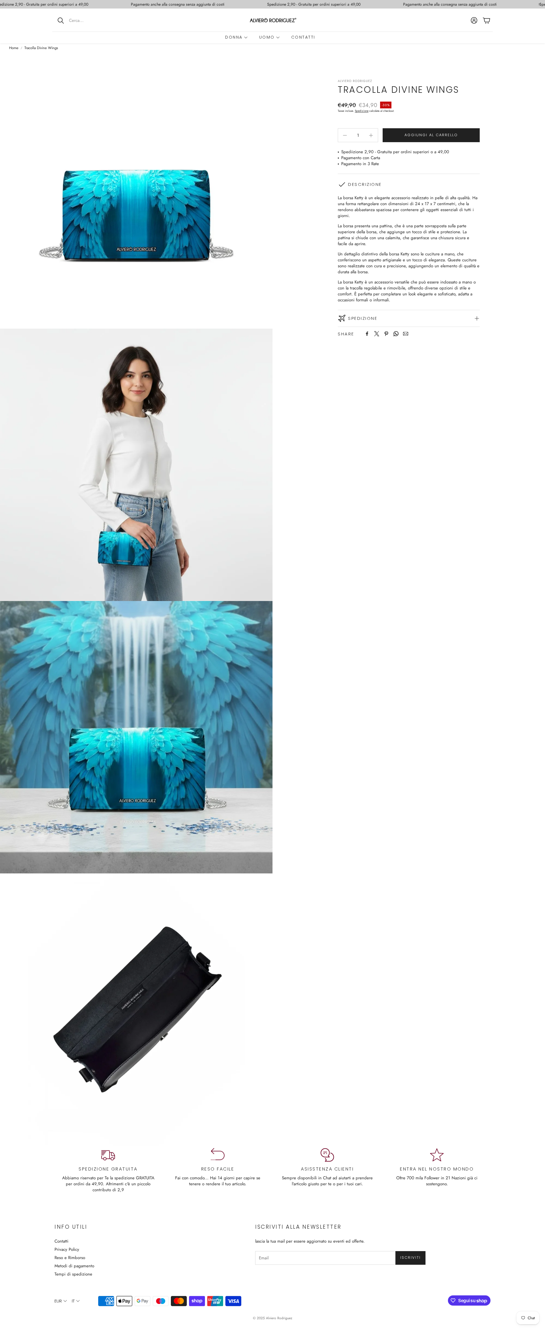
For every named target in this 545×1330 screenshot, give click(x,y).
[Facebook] (367, 333)
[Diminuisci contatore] (345, 135)
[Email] (405, 333)
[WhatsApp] (396, 333)
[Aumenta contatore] (371, 135)
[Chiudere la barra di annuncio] (539, 4)
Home (13, 48)
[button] (89, 20)
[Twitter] (376, 333)
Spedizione (361, 111)
